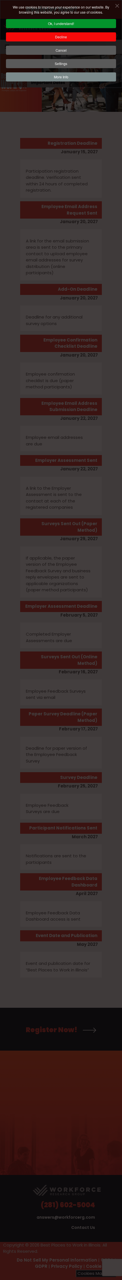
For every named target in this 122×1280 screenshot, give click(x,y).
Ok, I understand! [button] (61, 23)
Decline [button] (61, 36)
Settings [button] (61, 63)
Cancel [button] (61, 50)
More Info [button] (61, 76)
